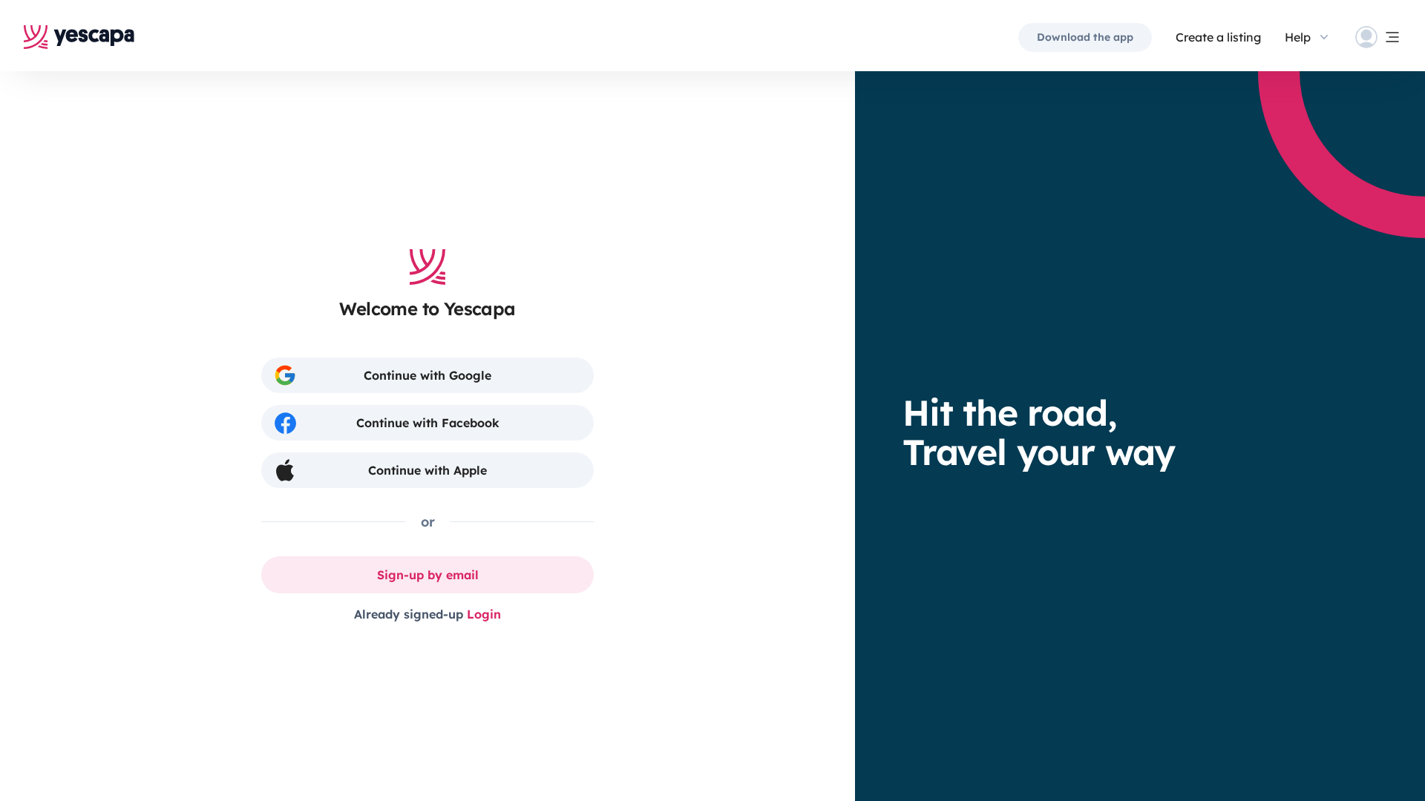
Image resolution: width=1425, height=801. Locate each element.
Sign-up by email (428, 574)
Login (484, 614)
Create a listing (1218, 37)
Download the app (1085, 37)
